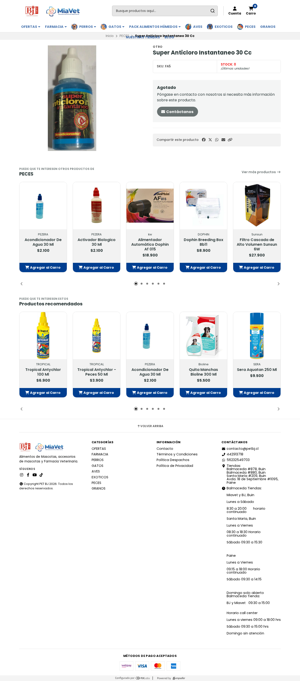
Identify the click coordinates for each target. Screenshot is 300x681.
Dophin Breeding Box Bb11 (203, 242)
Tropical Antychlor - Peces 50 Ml (96, 372)
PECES (250, 26)
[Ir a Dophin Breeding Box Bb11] (203, 205)
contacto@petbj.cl (243, 448)
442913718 (235, 454)
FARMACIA (54, 26)
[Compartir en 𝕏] (210, 140)
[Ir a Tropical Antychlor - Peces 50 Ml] (96, 335)
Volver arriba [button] (151, 426)
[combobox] (165, 11)
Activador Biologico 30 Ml (97, 242)
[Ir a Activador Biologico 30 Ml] (96, 205)
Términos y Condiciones (177, 454)
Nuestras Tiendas (143, 37)
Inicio (110, 36)
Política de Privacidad (175, 465)
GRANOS (267, 26)
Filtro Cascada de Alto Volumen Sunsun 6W (257, 245)
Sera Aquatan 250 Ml (257, 369)
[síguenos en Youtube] (34, 475)
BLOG (169, 37)
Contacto (165, 448)
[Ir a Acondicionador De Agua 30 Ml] (43, 205)
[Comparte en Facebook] (203, 140)
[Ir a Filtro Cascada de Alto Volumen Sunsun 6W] (257, 205)
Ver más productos (259, 172)
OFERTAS (29, 26)
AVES (197, 26)
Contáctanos (179, 111)
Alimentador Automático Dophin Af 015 (150, 245)
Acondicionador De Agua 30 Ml (43, 242)
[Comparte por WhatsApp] (216, 140)
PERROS (86, 26)
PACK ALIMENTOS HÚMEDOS (153, 26)
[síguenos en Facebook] (28, 475)
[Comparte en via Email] (223, 140)
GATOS (115, 26)
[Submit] (212, 11)
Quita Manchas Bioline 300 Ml (203, 372)
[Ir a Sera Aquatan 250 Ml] (257, 335)
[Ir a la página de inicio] (54, 11)
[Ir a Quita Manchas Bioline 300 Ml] (203, 335)
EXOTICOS (223, 26)
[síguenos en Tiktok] (41, 475)
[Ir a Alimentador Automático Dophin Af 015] (150, 205)
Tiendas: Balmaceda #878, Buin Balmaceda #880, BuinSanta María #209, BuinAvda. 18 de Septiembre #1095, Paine (252, 474)
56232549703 (238, 459)
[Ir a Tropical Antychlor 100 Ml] (43, 335)
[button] (230, 140)
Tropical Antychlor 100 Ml (43, 372)
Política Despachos (173, 459)
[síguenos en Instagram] (21, 475)
